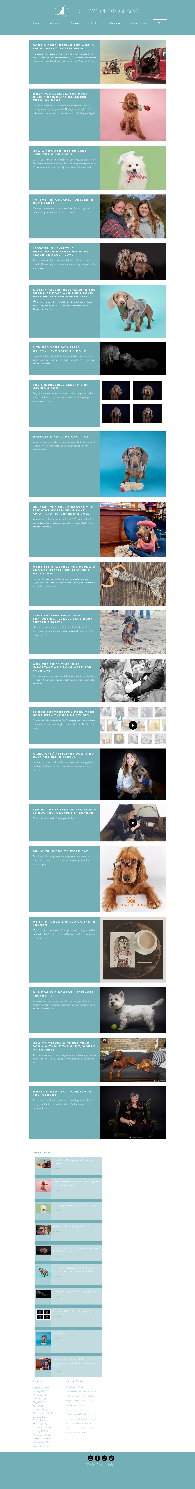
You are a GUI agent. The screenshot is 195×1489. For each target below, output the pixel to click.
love (81, 1409)
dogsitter (91, 1396)
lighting (81, 1405)
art (80, 1391)
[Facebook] (97, 1458)
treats (84, 1432)
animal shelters (72, 1391)
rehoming (79, 1423)
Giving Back (70, 1387)
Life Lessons (81, 1387)
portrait (93, 1418)
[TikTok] (111, 1458)
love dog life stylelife (74, 1414)
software (75, 1427)
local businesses (72, 1409)
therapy (90, 1427)
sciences (88, 1423)
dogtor (77, 1400)
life (67, 1405)
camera (86, 1391)
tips (67, 1432)
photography (83, 1418)
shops (68, 1427)
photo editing (88, 1414)
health (91, 1400)
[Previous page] (88, 1144)
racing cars (70, 1423)
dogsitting (69, 1400)
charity (93, 1391)
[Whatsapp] (104, 1458)
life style (73, 1405)
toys (72, 1432)
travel (77, 1432)
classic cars (70, 1396)
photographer (71, 1418)
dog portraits (81, 1396)
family (84, 1400)
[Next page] (106, 1144)
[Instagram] (90, 1458)
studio (82, 1427)
